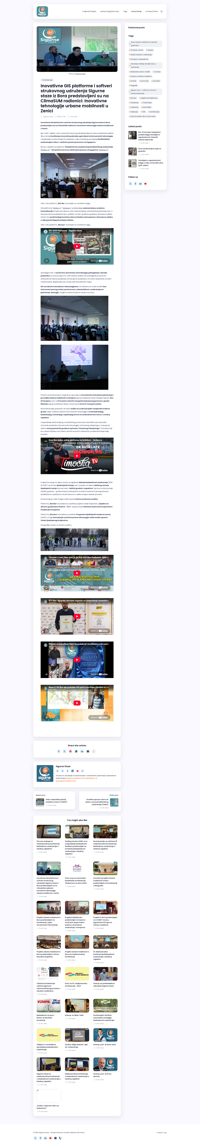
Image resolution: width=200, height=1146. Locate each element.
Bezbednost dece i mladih (140, 72)
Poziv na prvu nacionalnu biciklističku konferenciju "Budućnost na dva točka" (76, 880)
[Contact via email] (55, 1138)
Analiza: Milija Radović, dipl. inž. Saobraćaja (76, 1045)
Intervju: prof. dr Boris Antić (104, 1044)
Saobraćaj (134, 103)
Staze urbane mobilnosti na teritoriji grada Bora (144, 44)
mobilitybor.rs (90, 778)
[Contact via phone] (60, 1138)
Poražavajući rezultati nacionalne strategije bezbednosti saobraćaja (103, 1017)
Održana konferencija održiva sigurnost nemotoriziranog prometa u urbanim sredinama (48, 987)
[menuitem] (89, 11)
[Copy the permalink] (94, 751)
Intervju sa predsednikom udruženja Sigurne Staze (104, 984)
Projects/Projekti (89, 11)
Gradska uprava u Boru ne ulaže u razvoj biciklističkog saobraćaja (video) (96, 802)
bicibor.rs (45, 150)
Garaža (150, 50)
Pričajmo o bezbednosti (139, 59)
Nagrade (134, 85)
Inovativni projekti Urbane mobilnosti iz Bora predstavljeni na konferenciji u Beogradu (105, 882)
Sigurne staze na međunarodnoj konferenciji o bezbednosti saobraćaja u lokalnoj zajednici (49, 1078)
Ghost (82, 1133)
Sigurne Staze (81, 74)
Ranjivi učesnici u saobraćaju (141, 55)
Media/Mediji (136, 11)
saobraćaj (134, 107)
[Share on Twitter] (64, 751)
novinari (157, 72)
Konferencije (47, 80)
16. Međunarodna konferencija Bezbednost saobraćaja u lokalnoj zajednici (103, 955)
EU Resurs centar (137, 50)
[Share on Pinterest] (70, 751)
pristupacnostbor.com (66, 781)
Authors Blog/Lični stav (109, 11)
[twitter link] (130, 184)
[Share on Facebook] (59, 751)
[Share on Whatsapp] (76, 751)
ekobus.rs (103, 150)
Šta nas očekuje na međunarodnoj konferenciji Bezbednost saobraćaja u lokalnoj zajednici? (48, 845)
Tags (125, 11)
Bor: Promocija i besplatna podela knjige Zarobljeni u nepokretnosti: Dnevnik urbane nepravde (149, 136)
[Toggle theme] (161, 11)
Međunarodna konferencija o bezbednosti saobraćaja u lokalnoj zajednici (77, 1076)
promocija (144, 81)
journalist (156, 81)
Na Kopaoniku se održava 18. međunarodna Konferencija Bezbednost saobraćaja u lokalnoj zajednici (105, 845)
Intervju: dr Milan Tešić (74, 1015)
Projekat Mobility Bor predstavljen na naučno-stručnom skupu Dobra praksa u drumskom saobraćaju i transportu (75, 922)
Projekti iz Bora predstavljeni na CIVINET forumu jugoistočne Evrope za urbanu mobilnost (105, 921)
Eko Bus (133, 98)
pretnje (133, 81)
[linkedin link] (140, 184)
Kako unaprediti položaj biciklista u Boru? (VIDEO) (56, 800)
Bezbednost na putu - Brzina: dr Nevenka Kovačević (46, 1017)
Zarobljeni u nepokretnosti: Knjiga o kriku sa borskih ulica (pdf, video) (150, 163)
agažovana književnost (149, 98)
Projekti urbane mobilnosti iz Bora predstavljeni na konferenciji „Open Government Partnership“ (49, 921)
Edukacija (134, 112)
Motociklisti (147, 107)
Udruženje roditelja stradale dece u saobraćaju (143, 65)
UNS (144, 112)
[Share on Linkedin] (82, 751)
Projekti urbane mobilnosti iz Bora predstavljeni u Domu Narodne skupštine (49, 954)
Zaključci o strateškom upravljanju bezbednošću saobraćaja (47, 1047)
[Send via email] (88, 751)
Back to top (162, 1133)
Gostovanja (147, 103)
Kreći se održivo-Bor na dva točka (143, 116)
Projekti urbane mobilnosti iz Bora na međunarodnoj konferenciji (77, 954)
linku (88, 203)
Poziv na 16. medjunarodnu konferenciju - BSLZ (76, 984)
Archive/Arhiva (152, 11)
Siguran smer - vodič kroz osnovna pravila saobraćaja (143, 91)
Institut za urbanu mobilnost (141, 76)
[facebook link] (135, 184)
